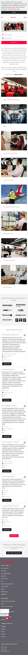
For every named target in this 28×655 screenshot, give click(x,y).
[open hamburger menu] (2, 17)
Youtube (3, 634)
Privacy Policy (4, 647)
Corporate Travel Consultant (10, 506)
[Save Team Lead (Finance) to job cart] (25, 477)
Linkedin (3, 636)
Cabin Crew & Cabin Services (8, 601)
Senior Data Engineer (8, 369)
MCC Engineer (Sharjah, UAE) (10, 335)
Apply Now (7, 364)
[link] (14, 90)
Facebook (3, 629)
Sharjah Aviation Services (7, 584)
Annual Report (4, 586)
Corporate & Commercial (7, 606)
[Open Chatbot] (7, 618)
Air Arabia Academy (5, 573)
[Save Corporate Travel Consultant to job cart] (25, 506)
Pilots (2, 604)
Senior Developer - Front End (10, 442)
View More (14, 535)
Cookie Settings (12, 9)
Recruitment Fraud (5, 651)
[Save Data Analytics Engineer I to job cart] (25, 406)
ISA (2, 581)
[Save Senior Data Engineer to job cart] (25, 370)
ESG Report (4, 594)
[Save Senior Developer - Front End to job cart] (25, 442)
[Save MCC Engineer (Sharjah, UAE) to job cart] (25, 335)
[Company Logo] (13, 17)
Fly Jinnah (3, 576)
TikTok (2, 631)
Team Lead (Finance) (8, 476)
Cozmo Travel (4, 578)
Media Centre (4, 591)
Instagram (3, 626)
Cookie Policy (4, 649)
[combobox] (14, 34)
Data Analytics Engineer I (9, 405)
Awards (3, 589)
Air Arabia (3, 571)
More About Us (4, 568)
